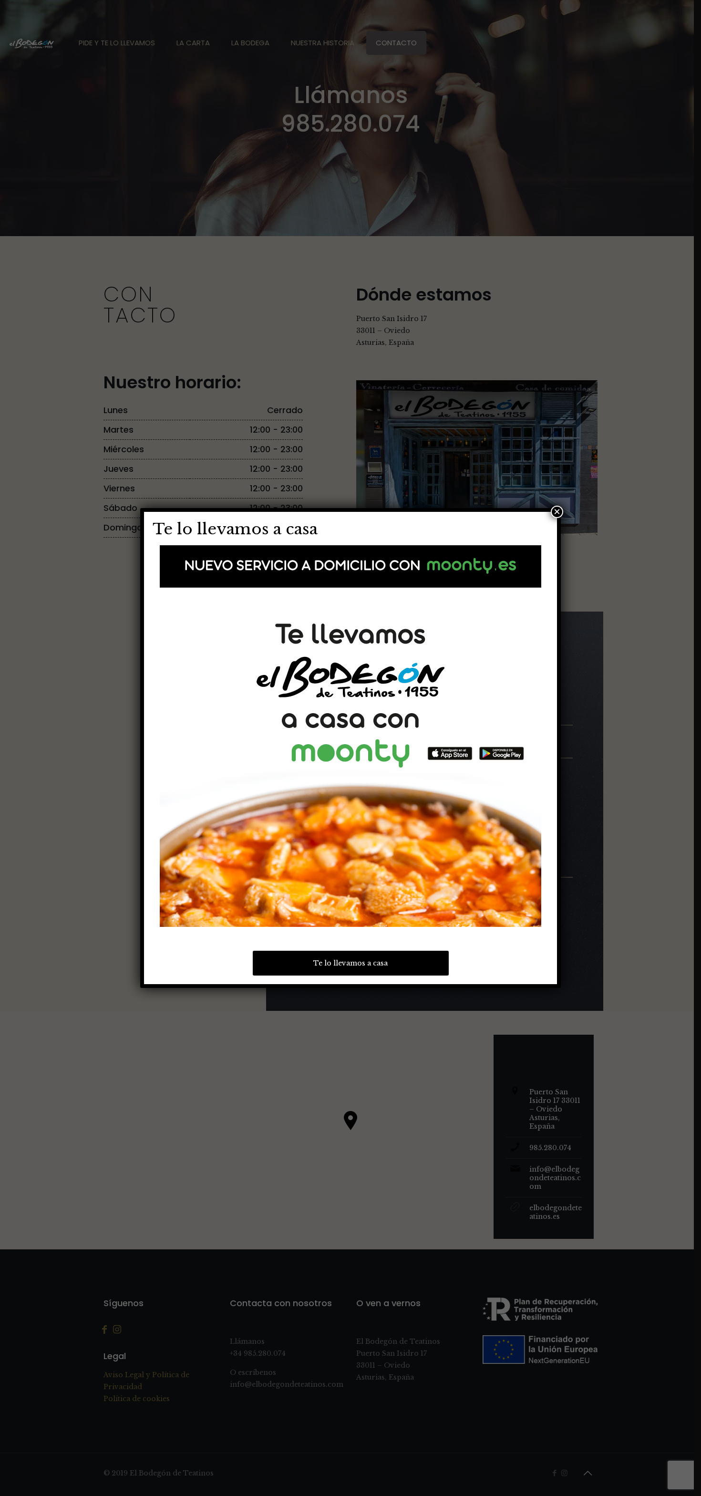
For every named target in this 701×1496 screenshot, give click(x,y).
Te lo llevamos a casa (350, 963)
